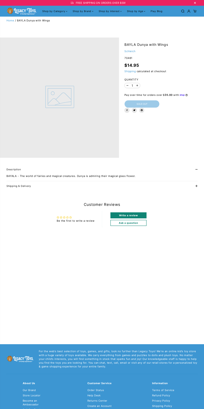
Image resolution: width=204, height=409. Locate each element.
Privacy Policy (161, 400)
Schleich (130, 51)
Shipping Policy (162, 405)
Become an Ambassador (31, 402)
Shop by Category (54, 11)
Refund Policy (161, 395)
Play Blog (156, 11)
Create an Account (99, 405)
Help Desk (94, 395)
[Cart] (195, 11)
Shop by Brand (82, 11)
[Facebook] (127, 110)
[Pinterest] (141, 110)
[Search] (182, 11)
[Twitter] (134, 110)
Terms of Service (163, 390)
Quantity (131, 79)
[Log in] (189, 11)
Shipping (130, 71)
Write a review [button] (128, 215)
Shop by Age (135, 11)
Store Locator (31, 395)
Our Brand (29, 390)
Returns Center (97, 400)
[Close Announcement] (195, 2)
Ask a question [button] (128, 222)
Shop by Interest (109, 11)
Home (10, 20)
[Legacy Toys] (21, 11)
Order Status (95, 390)
